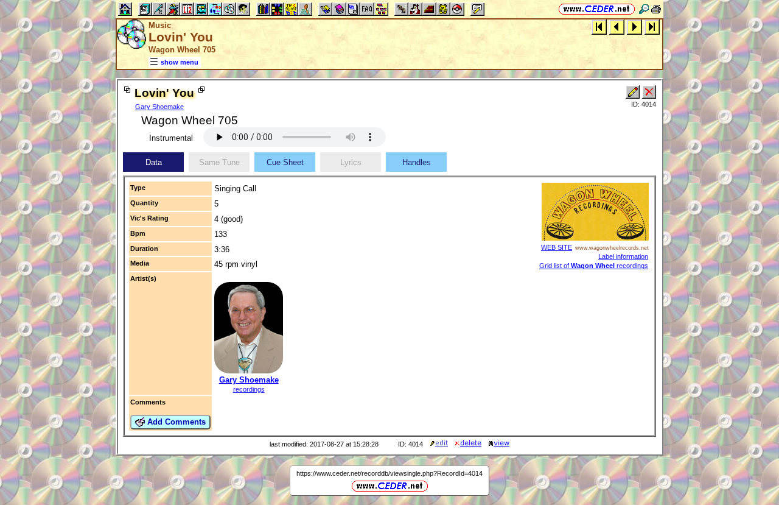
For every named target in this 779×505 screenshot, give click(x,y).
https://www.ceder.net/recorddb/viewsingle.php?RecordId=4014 (389, 473)
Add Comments (175, 421)
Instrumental (171, 138)
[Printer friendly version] (656, 8)
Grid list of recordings (593, 265)
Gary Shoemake (159, 106)
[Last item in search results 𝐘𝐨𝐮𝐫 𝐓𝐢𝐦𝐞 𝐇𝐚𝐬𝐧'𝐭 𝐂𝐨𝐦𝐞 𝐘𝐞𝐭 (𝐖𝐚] (652, 26)
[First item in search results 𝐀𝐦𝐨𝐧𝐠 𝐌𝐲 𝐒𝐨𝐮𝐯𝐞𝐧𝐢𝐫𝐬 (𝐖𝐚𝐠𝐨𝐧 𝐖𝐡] (599, 26)
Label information (623, 256)
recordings (249, 389)
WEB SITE (556, 247)
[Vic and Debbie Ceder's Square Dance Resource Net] (597, 8)
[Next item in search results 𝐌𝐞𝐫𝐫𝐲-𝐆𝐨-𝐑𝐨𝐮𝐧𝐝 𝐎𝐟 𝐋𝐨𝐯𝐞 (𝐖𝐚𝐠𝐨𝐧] (634, 26)
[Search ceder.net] (644, 8)
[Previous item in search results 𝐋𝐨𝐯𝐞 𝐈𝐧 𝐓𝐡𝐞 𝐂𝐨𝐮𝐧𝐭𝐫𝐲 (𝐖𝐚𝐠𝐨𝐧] (616, 26)
